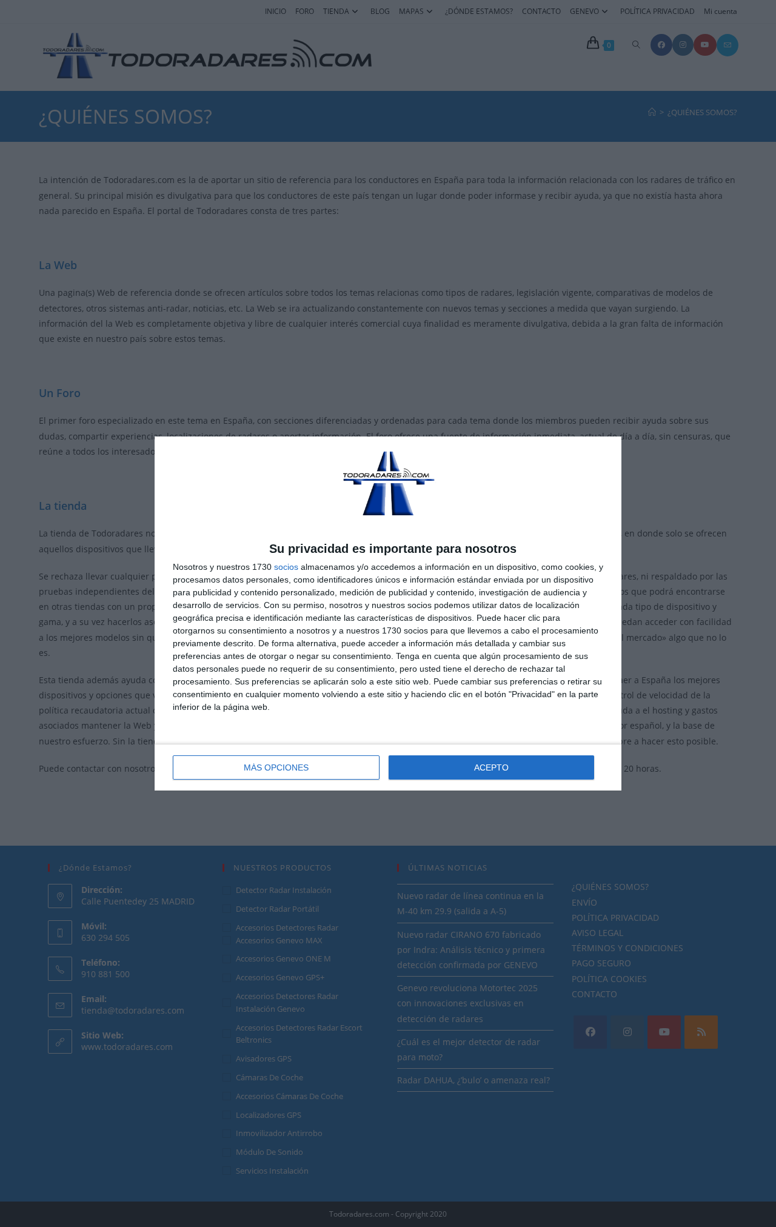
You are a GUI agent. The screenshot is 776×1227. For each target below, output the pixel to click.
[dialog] (388, 613)
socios (286, 567)
